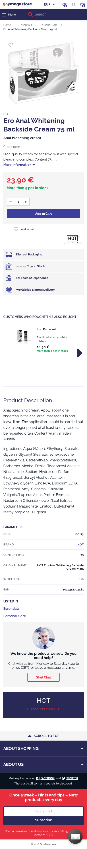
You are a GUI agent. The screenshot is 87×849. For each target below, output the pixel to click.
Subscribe (43, 820)
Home (7, 25)
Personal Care (49, 25)
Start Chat (43, 677)
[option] (43, 340)
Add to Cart (43, 214)
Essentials (25, 25)
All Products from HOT (43, 709)
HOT (6, 114)
